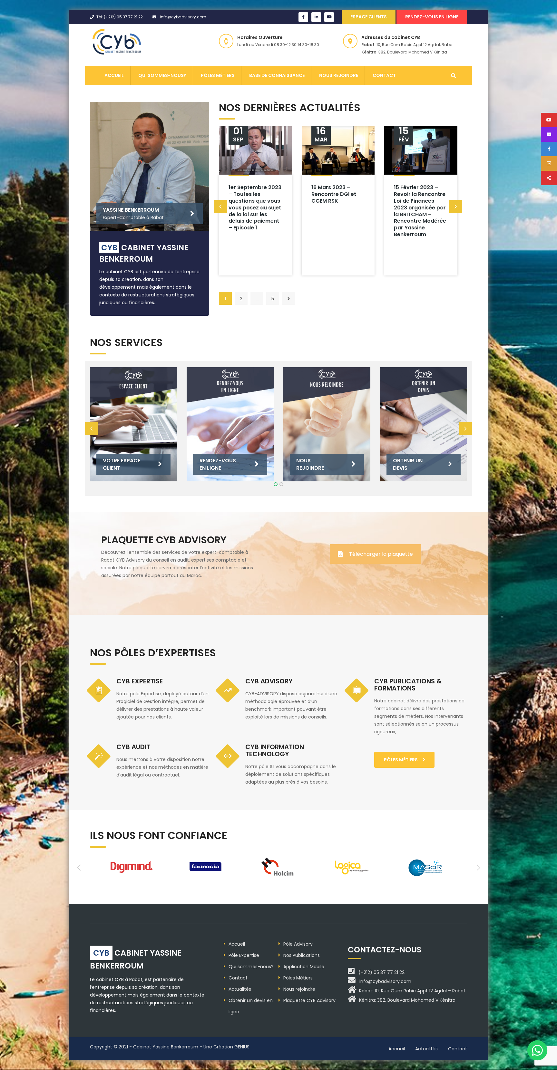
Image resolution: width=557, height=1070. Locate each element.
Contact (384, 75)
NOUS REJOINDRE (310, 464)
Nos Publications (301, 955)
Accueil (114, 75)
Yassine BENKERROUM (131, 210)
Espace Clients (368, 17)
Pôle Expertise (244, 955)
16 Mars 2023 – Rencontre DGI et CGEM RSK (333, 194)
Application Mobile (303, 966)
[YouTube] (329, 17)
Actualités (240, 989)
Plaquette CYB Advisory (309, 1000)
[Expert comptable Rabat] (118, 42)
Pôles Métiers (218, 75)
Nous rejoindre (338, 75)
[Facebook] (303, 17)
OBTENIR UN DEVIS (408, 464)
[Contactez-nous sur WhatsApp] (537, 1050)
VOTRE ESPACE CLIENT (121, 464)
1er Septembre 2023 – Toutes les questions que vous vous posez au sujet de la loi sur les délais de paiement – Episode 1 (255, 207)
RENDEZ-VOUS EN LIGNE (218, 464)
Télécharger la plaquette (381, 554)
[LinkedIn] (316, 17)
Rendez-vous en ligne (431, 17)
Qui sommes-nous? (162, 75)
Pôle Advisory (298, 944)
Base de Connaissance (277, 75)
